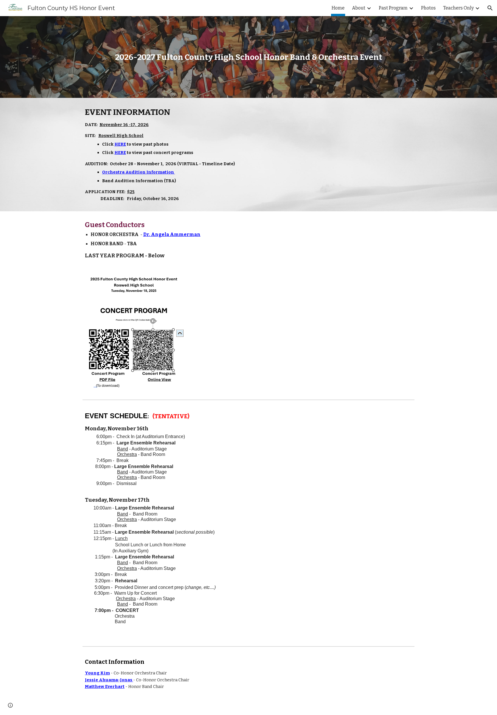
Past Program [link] (393, 8)
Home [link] (338, 8)
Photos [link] (428, 8)
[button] (490, 8)
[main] (248, 57)
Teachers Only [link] (458, 8)
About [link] (358, 8)
